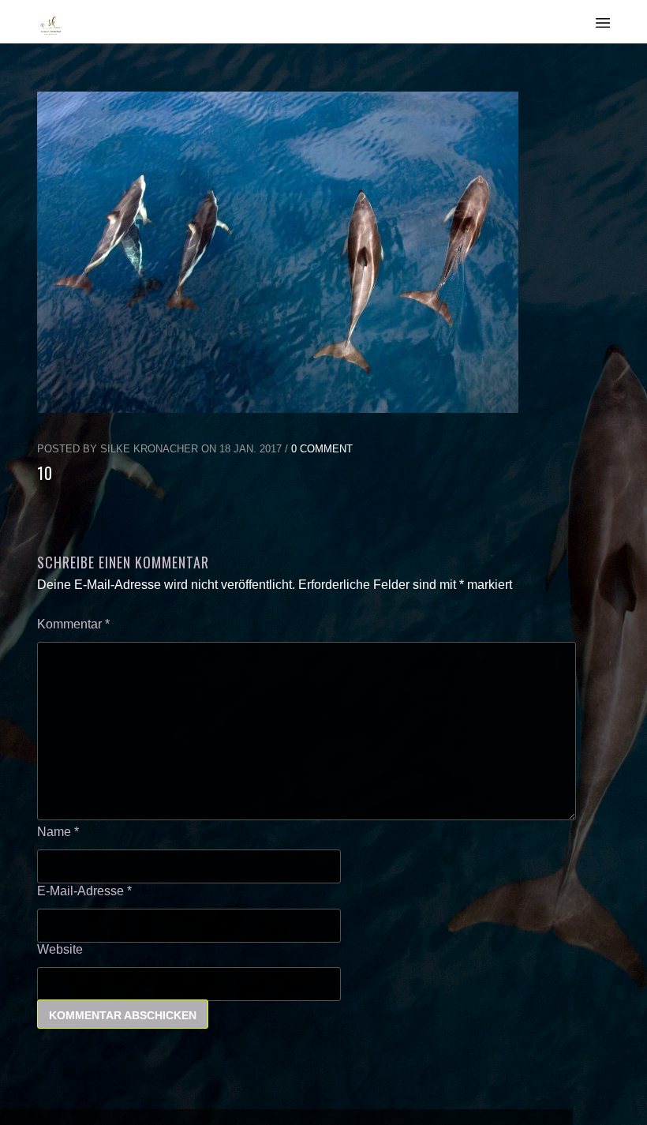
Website (60, 949)
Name (58, 831)
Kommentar (73, 624)
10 (45, 473)
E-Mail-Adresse (84, 891)
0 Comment (322, 449)
